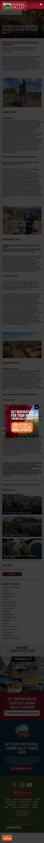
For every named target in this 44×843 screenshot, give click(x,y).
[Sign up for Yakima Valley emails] (22, 421)
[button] (41, 4)
